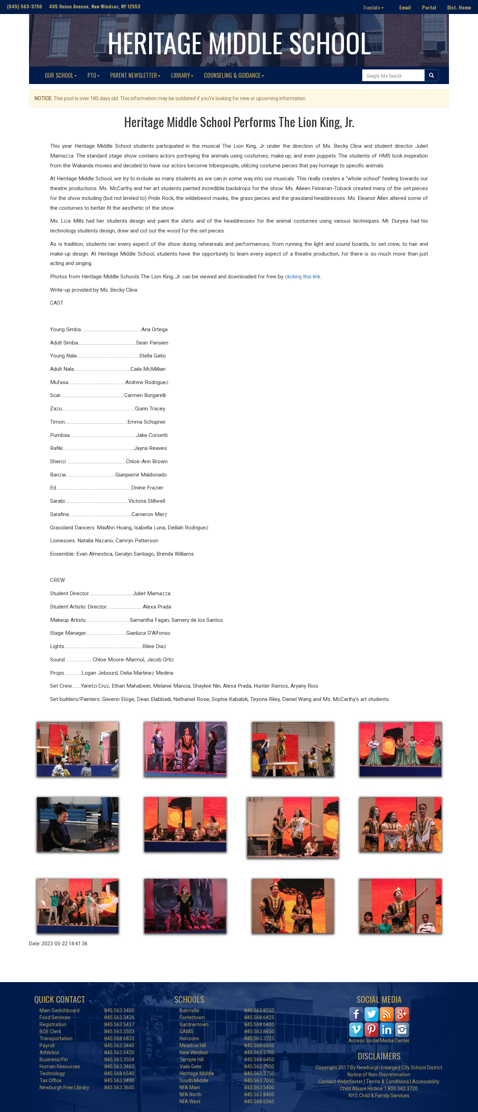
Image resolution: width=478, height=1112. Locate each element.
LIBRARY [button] (180, 75)
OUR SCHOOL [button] (59, 75)
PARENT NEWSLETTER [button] (133, 75)
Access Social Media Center (379, 1040)
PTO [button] (91, 75)
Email (405, 7)
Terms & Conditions (387, 1081)
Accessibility (426, 1081)
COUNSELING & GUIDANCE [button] (232, 75)
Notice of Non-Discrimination (378, 1074)
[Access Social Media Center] (379, 1021)
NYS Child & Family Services (379, 1095)
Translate (372, 7)
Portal (429, 7)
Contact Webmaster (340, 1081)
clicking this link (302, 276)
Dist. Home (459, 7)
